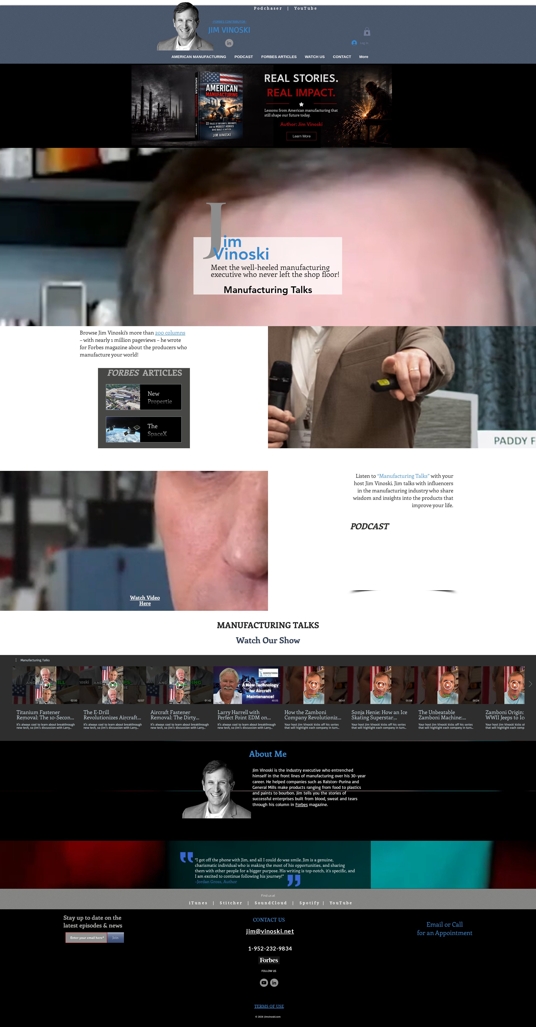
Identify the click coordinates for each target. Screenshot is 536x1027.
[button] (367, 31)
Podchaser (268, 8)
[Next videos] (530, 684)
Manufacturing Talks (317, 27)
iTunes (198, 903)
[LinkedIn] (229, 43)
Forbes (301, 804)
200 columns (170, 332)
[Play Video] (46, 685)
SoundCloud (271, 903)
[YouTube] (264, 983)
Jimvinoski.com (272, 1016)
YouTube (306, 8)
